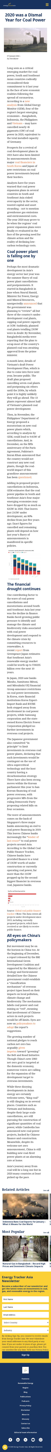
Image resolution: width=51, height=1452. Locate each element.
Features (25, 1379)
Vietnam (17, 123)
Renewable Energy (25, 1383)
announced (30, 303)
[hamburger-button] (47, 4)
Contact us (25, 1423)
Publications (25, 1397)
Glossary (25, 1419)
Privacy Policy (25, 1405)
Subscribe (25, 1428)
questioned (24, 477)
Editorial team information (25, 1432)
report (19, 650)
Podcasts (25, 1401)
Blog (25, 1392)
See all (46, 1190)
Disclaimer (25, 1410)
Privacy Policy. (42, 1349)
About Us (25, 1414)
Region (25, 1388)
